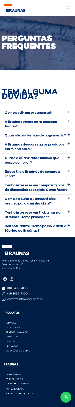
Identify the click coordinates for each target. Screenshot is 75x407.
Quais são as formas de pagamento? (35, 135)
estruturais (12, 327)
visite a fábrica (14, 389)
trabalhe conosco (17, 384)
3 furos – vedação (16, 332)
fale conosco (14, 379)
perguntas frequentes (19, 393)
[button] (68, 8)
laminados (11, 346)
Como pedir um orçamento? (28, 112)
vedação (10, 323)
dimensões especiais (17, 351)
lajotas (10, 342)
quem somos (13, 374)
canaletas (11, 336)
